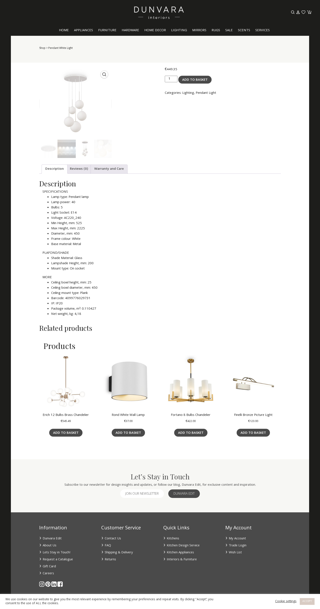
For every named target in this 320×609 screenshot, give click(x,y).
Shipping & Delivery (119, 553)
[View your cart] (309, 12)
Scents (244, 30)
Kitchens (173, 539)
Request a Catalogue (58, 560)
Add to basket (195, 80)
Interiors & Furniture (182, 560)
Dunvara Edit (184, 494)
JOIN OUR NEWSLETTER (142, 494)
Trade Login (237, 546)
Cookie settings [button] (285, 602)
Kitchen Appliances (180, 553)
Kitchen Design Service (183, 546)
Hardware (130, 30)
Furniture (107, 30)
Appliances (83, 30)
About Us (49, 546)
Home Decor (155, 30)
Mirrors (199, 30)
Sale (229, 30)
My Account (237, 539)
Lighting (179, 30)
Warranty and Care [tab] (109, 169)
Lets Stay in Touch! (57, 553)
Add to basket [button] (66, 433)
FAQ (108, 546)
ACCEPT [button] (307, 601)
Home (64, 30)
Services (262, 30)
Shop (42, 48)
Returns (110, 560)
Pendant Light (206, 93)
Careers (48, 573)
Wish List (235, 553)
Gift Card (49, 567)
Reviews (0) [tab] (79, 169)
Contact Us (113, 539)
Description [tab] (54, 169)
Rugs (216, 30)
